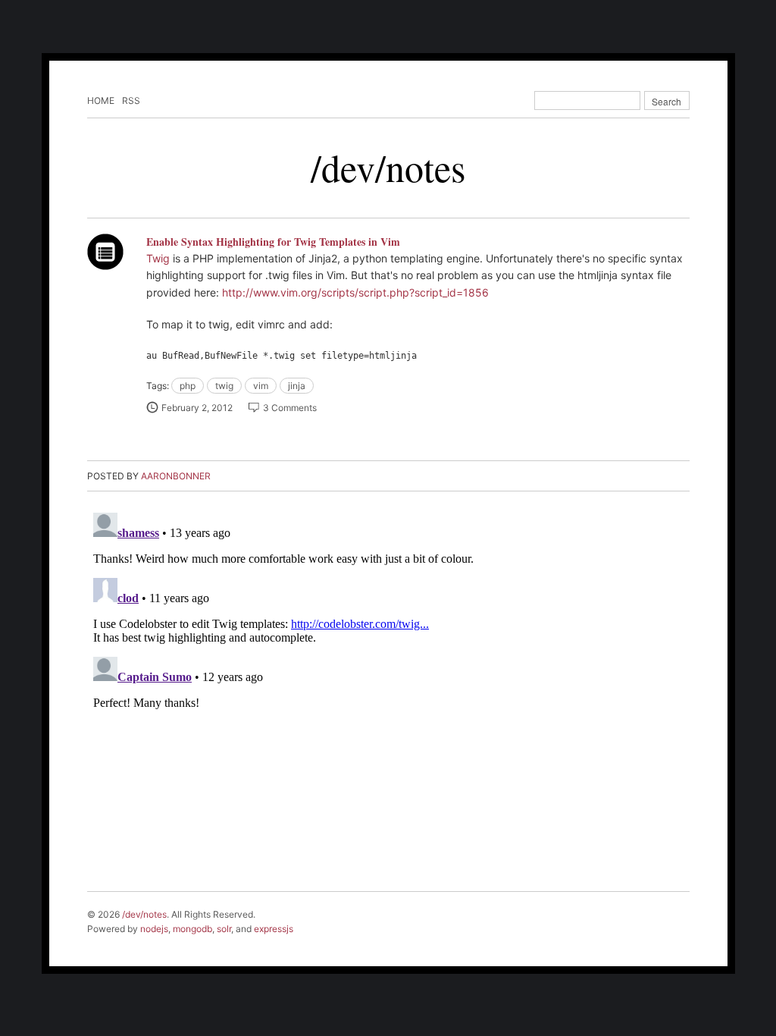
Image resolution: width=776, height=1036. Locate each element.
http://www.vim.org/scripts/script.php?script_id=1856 (355, 292)
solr (224, 928)
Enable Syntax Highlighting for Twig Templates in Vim (273, 242)
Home (100, 100)
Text (105, 252)
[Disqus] (388, 696)
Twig (158, 258)
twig (224, 385)
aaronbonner (176, 476)
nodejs (154, 928)
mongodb (192, 928)
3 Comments (290, 407)
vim (260, 385)
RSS (131, 100)
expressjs (273, 928)
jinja (296, 385)
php (188, 385)
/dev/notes (388, 167)
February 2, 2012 (197, 407)
